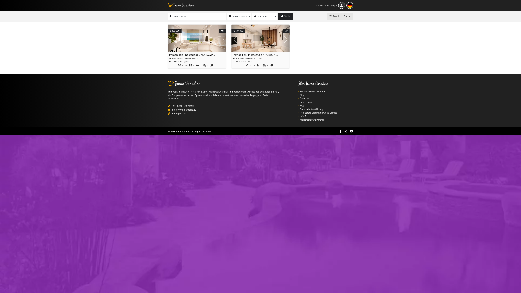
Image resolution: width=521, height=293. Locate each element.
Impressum (305, 102)
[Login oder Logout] (341, 5)
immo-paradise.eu (181, 113)
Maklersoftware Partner (311, 119)
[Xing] (346, 131)
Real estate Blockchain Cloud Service (318, 112)
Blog (301, 95)
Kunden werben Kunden (312, 91)
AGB (301, 105)
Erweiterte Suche (341, 16)
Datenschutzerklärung (311, 109)
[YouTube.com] (351, 131)
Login (334, 5)
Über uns (304, 98)
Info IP (302, 116)
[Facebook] (341, 131)
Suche (287, 16)
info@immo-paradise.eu (184, 109)
